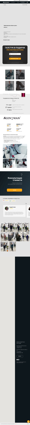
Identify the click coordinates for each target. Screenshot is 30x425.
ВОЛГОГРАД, (18, 349)
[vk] (17, 359)
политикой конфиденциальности (17, 56)
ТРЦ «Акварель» (19, 351)
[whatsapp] (18, 359)
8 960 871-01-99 (16, 0)
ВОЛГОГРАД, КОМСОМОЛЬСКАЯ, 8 (21, 345)
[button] (23, 2)
